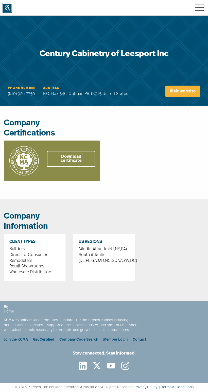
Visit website (183, 91)
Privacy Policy (145, 387)
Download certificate (71, 159)
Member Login (115, 340)
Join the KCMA (16, 340)
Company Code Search (78, 340)
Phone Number (22, 88)
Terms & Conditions (177, 387)
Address (51, 88)
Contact (139, 340)
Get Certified (43, 340)
